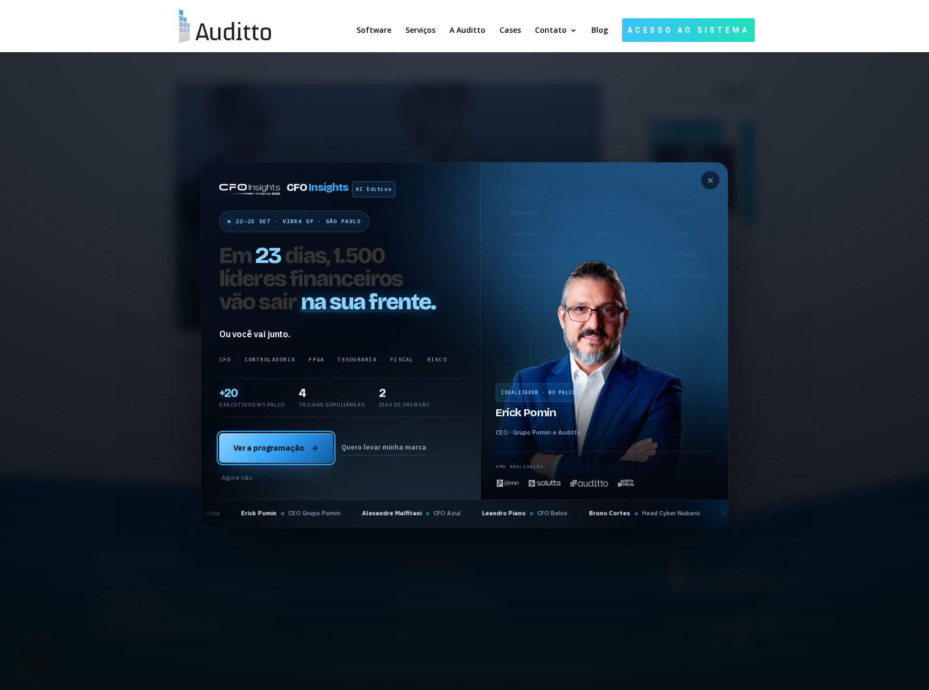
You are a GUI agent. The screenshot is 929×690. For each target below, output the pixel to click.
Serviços (420, 30)
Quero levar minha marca (383, 447)
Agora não (236, 477)
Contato (551, 30)
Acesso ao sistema (688, 30)
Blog (599, 30)
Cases (510, 30)
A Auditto (467, 30)
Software (373, 30)
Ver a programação (268, 448)
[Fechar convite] (710, 180)
